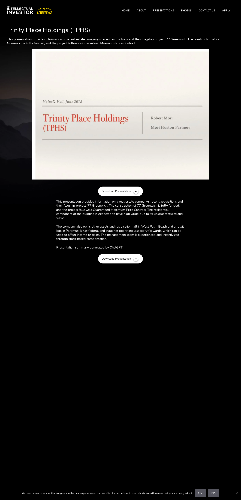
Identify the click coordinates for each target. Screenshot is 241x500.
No (213, 493)
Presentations (163, 10)
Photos (186, 10)
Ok (200, 493)
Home (125, 10)
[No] (236, 493)
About (141, 10)
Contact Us (207, 10)
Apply (226, 10)
